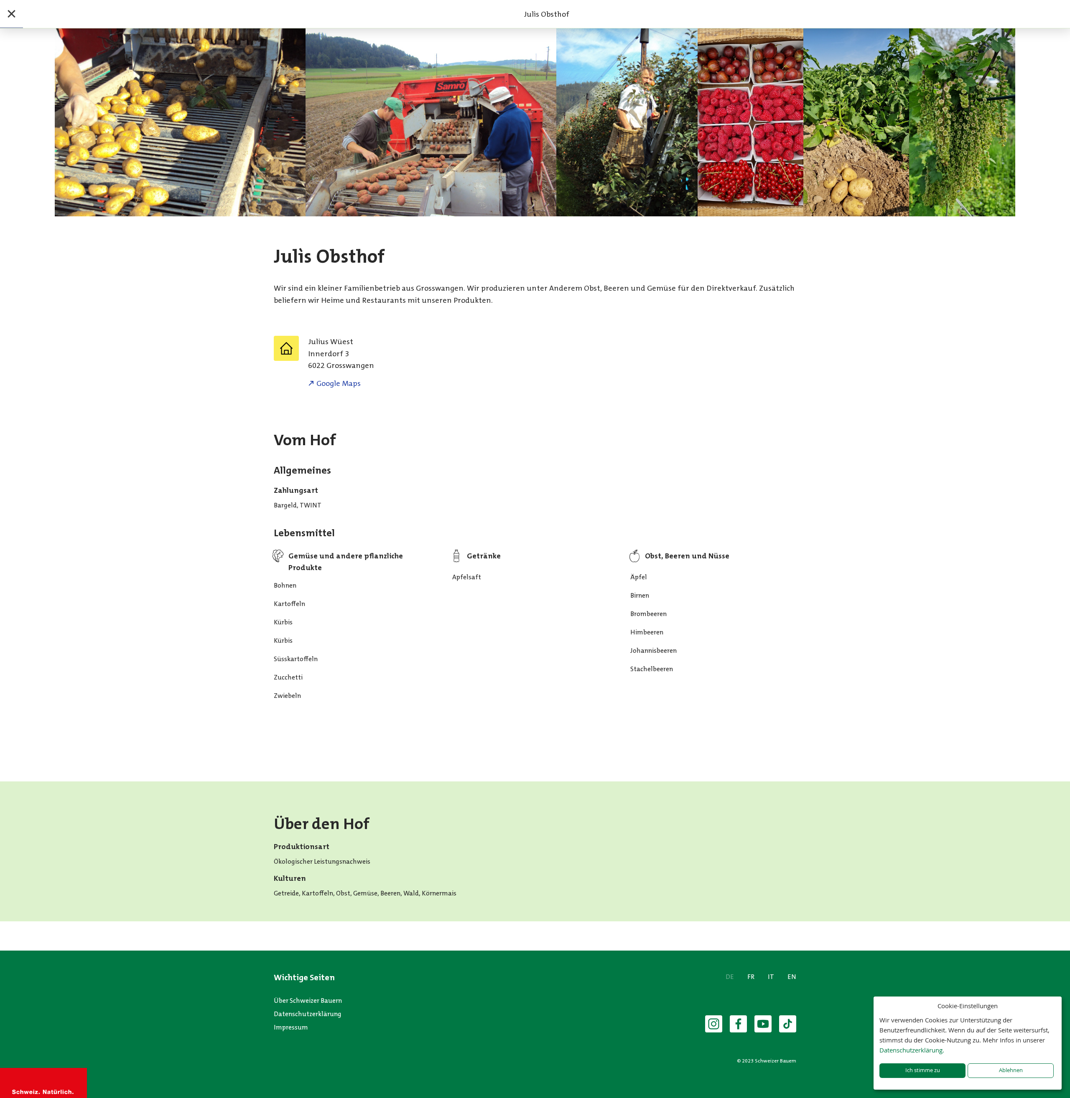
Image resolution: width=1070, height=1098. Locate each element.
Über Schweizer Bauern (308, 1000)
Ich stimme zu (922, 1070)
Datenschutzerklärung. (911, 1050)
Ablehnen (1011, 1070)
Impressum (291, 1027)
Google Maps (338, 383)
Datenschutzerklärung (307, 1013)
